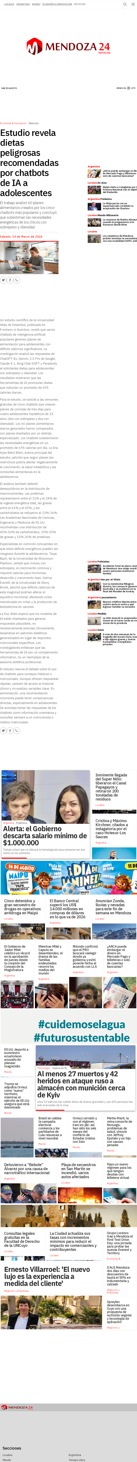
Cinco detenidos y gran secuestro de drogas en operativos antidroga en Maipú (22, 906)
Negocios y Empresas (113, 1291)
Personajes (44, 1068)
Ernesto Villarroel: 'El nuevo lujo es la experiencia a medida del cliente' (47, 1276)
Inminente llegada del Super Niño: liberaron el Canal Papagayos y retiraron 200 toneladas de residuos (111, 787)
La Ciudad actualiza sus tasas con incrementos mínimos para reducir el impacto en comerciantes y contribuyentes (73, 1241)
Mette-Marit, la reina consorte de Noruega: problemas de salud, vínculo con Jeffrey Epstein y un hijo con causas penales (119, 1131)
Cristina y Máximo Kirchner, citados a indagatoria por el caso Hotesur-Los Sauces (112, 828)
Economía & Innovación (57, 4)
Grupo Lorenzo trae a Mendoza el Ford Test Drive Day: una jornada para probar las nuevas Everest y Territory (120, 1243)
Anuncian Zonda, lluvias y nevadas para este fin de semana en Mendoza (113, 906)
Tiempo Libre (76, 1460)
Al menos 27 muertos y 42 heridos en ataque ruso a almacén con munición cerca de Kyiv (81, 1084)
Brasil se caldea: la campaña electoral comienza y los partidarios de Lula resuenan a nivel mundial (50, 1128)
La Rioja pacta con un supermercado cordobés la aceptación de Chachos (118, 206)
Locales (100, 805)
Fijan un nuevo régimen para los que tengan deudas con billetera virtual (119, 1171)
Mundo (36, 4)
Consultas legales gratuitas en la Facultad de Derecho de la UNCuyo (22, 1239)
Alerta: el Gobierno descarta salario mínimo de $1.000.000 (45, 835)
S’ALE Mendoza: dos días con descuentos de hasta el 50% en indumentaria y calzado (118, 1275)
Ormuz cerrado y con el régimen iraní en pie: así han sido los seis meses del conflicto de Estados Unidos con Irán (85, 1130)
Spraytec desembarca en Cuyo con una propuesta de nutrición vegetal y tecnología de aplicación (119, 1311)
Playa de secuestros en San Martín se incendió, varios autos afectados (78, 1170)
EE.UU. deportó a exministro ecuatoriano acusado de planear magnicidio (16, 1057)
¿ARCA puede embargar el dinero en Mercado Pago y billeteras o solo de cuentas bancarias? (118, 956)
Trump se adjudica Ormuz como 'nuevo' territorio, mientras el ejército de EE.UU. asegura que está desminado (17, 1095)
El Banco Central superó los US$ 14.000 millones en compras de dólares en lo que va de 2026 (67, 908)
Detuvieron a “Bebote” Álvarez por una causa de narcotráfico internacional (26, 1168)
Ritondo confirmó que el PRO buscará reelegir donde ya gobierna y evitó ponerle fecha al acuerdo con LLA (85, 956)
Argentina (23, 4)
